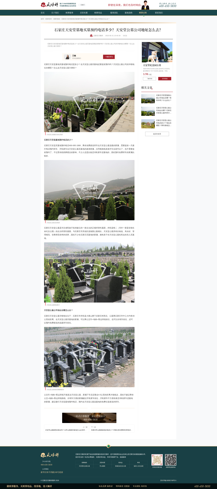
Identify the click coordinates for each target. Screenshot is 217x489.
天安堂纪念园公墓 (152, 65)
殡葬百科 (143, 12)
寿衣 (138, 462)
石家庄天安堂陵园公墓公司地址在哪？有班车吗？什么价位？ (163, 97)
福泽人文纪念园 (138, 466)
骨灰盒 (120, 462)
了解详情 (149, 78)
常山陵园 (102, 466)
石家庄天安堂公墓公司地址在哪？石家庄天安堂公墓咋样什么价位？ (163, 110)
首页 (43, 12)
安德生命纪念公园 (120, 466)
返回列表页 (157, 134)
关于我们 (55, 12)
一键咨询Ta (109, 57)
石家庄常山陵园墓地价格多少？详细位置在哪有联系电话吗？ (112, 430)
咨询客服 (164, 78)
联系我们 (159, 12)
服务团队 (114, 12)
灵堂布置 (84, 12)
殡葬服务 (69, 12)
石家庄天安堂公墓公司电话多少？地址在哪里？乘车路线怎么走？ (163, 123)
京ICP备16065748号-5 (168, 480)
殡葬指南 (56, 19)
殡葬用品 (98, 12)
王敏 (74, 56)
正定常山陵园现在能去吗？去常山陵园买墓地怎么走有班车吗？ (66, 430)
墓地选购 (128, 12)
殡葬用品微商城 (170, 467)
